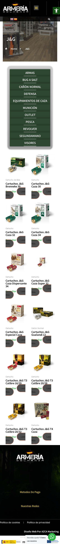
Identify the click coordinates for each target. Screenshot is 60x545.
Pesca (30, 121)
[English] (12, 19)
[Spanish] (15, 19)
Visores (30, 142)
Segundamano (30, 135)
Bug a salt (30, 79)
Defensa (30, 93)
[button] (36, 7)
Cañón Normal (30, 86)
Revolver (30, 128)
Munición (30, 107)
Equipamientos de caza (30, 100)
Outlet (30, 114)
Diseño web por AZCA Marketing (41, 531)
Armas (30, 72)
